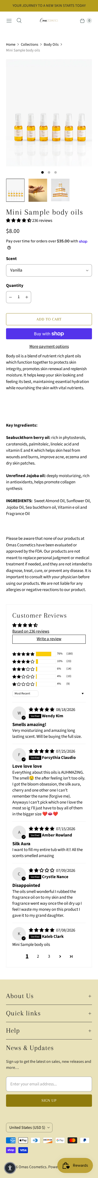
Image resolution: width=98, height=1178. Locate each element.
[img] (42, 710)
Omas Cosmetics (32, 1167)
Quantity (14, 286)
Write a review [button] (49, 639)
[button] (19, 221)
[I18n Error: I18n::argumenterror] (15, 190)
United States (27, 1127)
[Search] (19, 21)
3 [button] (49, 956)
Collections (29, 44)
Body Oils (51, 44)
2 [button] (38, 956)
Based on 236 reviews (30, 631)
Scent (11, 259)
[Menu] (9, 21)
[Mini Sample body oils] (49, 112)
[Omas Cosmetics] (49, 20)
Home (10, 44)
